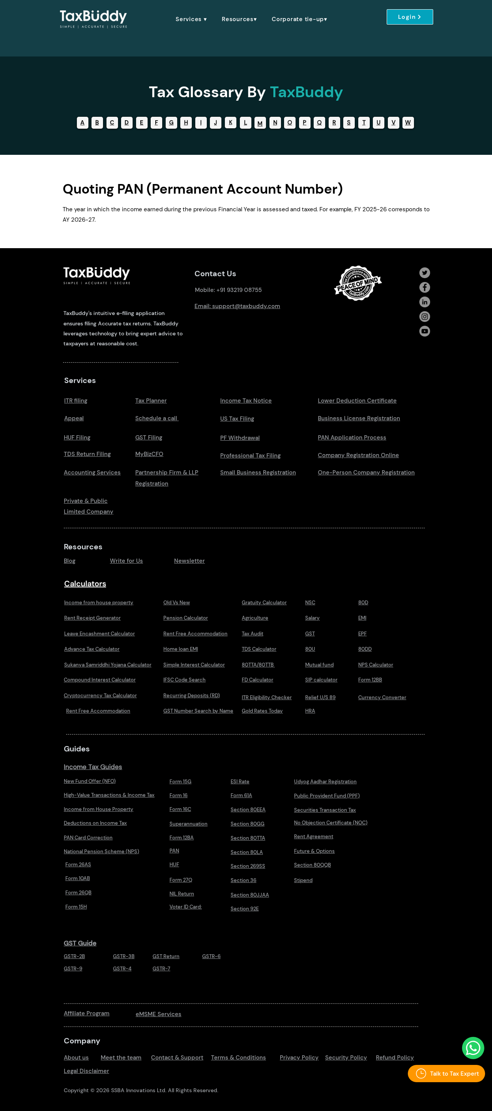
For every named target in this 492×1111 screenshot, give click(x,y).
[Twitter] (424, 272)
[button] (191, 19)
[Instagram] (424, 316)
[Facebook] (424, 287)
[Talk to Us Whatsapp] (473, 1048)
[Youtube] (424, 331)
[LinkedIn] (424, 302)
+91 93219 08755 (239, 290)
